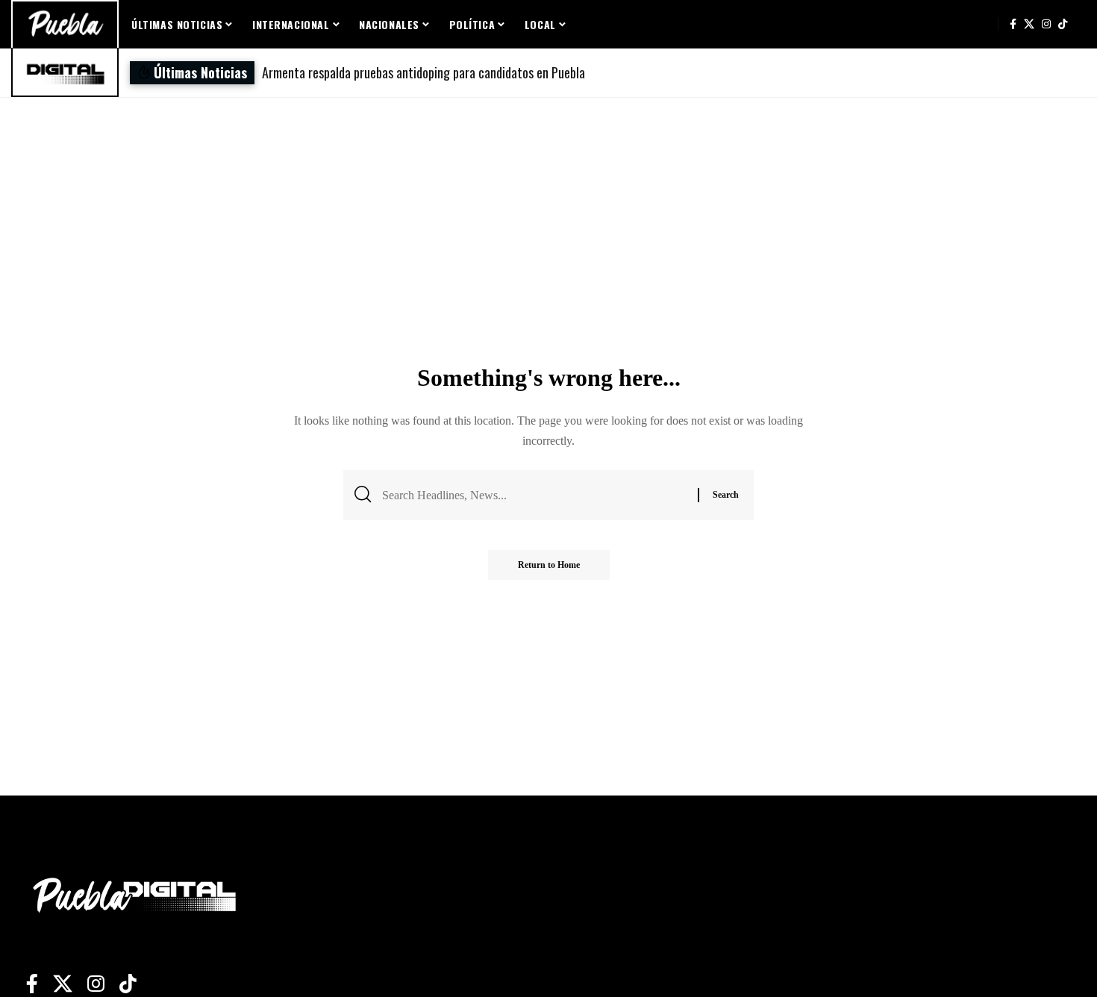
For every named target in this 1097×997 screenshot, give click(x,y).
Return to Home (549, 565)
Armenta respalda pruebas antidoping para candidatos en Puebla (423, 72)
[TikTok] (1062, 24)
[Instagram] (1046, 24)
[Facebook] (1013, 24)
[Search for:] (534, 495)
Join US (982, 24)
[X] (1029, 24)
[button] (697, 73)
